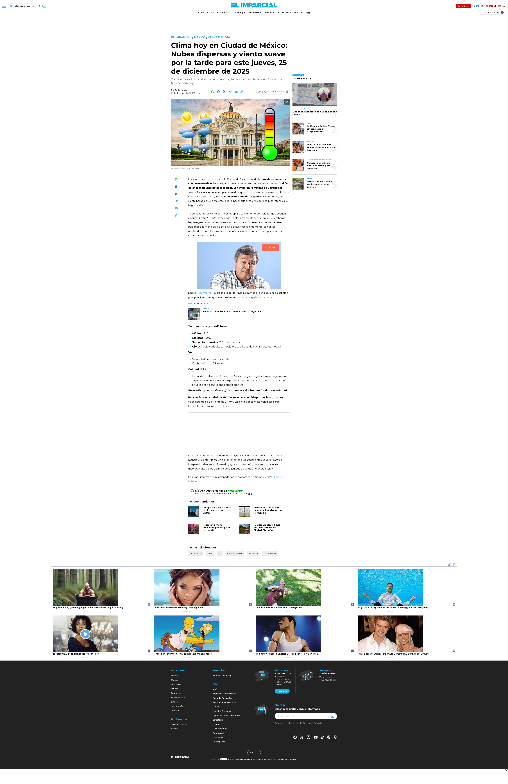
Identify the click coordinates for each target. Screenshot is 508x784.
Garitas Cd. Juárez (491, 12)
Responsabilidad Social (224, 702)
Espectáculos (178, 697)
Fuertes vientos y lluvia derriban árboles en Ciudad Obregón (267, 527)
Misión (216, 706)
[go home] (180, 757)
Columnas (269, 12)
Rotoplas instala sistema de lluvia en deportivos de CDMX (218, 510)
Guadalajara (239, 12)
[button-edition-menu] (481, 12)
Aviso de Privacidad (222, 698)
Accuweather (204, 292)
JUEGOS (200, 12)
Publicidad (218, 733)
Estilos (174, 702)
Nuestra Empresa (222, 711)
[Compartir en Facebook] (218, 91)
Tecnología (177, 706)
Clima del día (219, 37)
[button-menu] (4, 6)
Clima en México (234, 553)
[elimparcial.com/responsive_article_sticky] (506, 770)
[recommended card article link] (194, 314)
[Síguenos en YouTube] (491, 6)
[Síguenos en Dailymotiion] (335, 737)
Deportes (176, 693)
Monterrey (255, 12)
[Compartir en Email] (236, 91)
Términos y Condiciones (314, 723)
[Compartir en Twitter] (224, 91)
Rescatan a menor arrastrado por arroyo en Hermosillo (217, 527)
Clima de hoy (270, 553)
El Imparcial (181, 37)
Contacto (217, 724)
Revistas (298, 12)
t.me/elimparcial (327, 673)
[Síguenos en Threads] (499, 6)
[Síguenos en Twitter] (482, 6)
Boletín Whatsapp (222, 675)
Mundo (175, 680)
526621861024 (283, 673)
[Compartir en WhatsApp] (213, 91)
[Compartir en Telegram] (230, 91)
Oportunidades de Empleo (227, 715)
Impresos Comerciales (224, 693)
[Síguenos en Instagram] (486, 6)
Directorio (218, 720)
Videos (174, 728)
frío (219, 553)
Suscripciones (220, 728)
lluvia (210, 553)
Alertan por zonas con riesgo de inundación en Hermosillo (268, 510)
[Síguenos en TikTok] (495, 6)
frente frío (253, 553)
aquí (250, 493)
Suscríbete (463, 6)
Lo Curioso (176, 684)
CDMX (210, 12)
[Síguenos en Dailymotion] (504, 6)
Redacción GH (181, 90)
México (199, 37)
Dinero (174, 688)
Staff (215, 689)
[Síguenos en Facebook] (477, 6)
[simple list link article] (314, 95)
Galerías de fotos (180, 724)
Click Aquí (282, 691)
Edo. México (223, 12)
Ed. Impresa (284, 12)
